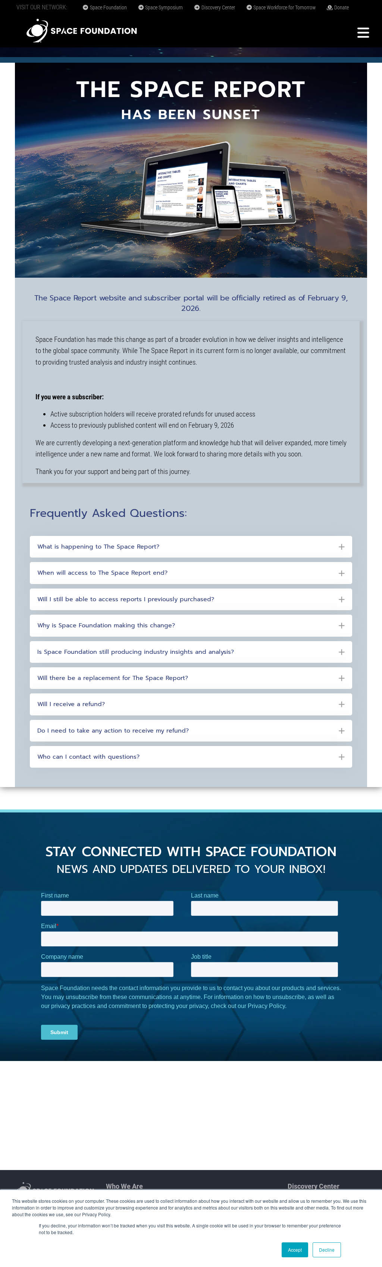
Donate (341, 7)
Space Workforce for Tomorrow (284, 7)
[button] (191, 547)
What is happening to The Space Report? (98, 547)
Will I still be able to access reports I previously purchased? (125, 599)
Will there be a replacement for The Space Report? (112, 678)
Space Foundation (108, 7)
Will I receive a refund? (71, 704)
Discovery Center (217, 7)
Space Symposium (163, 7)
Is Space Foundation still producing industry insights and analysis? (135, 652)
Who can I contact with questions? (88, 757)
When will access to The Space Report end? (102, 573)
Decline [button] (327, 1249)
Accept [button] (295, 1249)
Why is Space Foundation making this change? (106, 625)
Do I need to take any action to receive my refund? (113, 731)
